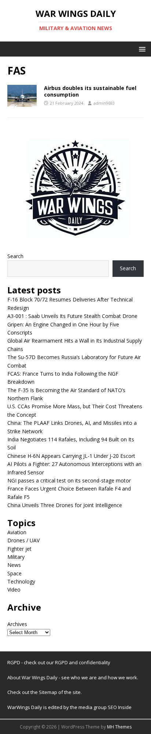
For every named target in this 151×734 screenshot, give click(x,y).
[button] (141, 48)
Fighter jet (19, 548)
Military (16, 556)
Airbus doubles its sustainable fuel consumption (90, 91)
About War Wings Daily (32, 677)
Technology (21, 581)
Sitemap (48, 692)
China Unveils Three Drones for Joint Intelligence (64, 505)
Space (14, 573)
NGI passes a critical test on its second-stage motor (69, 480)
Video (14, 589)
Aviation (16, 532)
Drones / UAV (23, 540)
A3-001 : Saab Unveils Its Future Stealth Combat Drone (72, 315)
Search (15, 256)
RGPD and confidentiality (82, 662)
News (14, 564)
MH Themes (119, 727)
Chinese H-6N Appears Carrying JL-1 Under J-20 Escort (71, 455)
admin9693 (104, 103)
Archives (17, 624)
